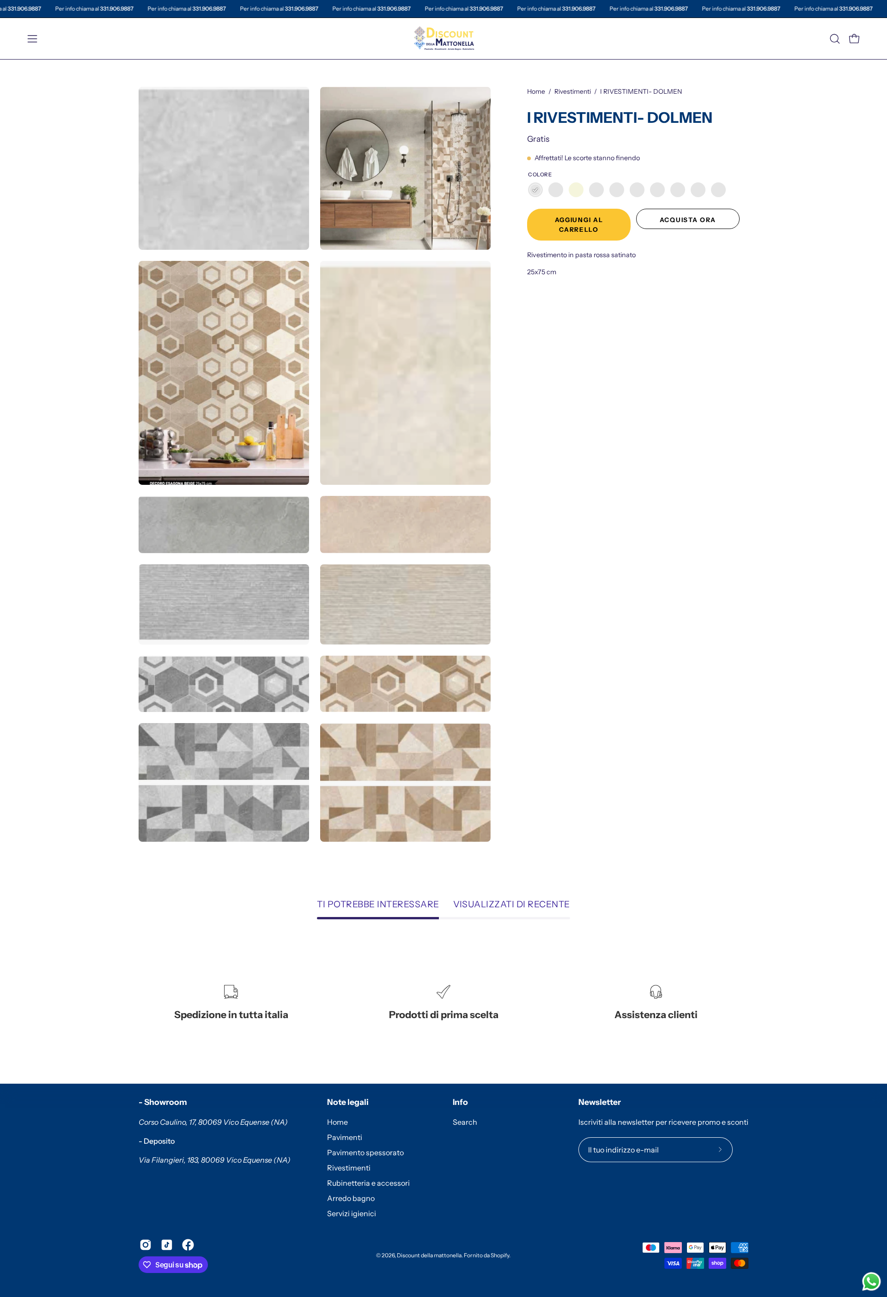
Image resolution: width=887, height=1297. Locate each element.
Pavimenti (344, 1137)
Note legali (348, 1102)
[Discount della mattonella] (443, 38)
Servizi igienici (351, 1213)
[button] (834, 38)
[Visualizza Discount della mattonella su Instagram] (145, 1245)
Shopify (500, 1255)
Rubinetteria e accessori (368, 1183)
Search (465, 1122)
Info (460, 1102)
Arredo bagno (351, 1198)
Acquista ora (688, 219)
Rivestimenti (572, 91)
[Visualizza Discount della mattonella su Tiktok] (167, 1245)
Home (536, 91)
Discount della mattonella (429, 1255)
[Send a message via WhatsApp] (871, 1281)
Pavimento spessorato (365, 1152)
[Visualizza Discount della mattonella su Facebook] (188, 1245)
